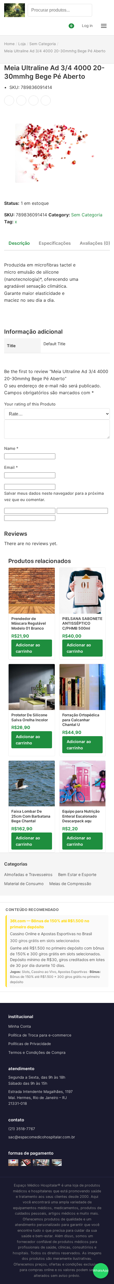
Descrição (19, 243)
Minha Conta (19, 1026)
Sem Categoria (86, 214)
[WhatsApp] (33, 100)
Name (11, 448)
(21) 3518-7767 (21, 1129)
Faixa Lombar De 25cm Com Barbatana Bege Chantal (30, 816)
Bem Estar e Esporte (77, 874)
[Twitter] (21, 100)
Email (11, 467)
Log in (87, 25)
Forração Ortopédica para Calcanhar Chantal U (80, 720)
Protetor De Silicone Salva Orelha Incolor (29, 717)
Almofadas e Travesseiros (28, 874)
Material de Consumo (24, 883)
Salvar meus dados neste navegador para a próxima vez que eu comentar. (54, 496)
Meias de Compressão (70, 883)
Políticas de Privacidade (29, 1043)
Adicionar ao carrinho (28, 648)
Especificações (55, 243)
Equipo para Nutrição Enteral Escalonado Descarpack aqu (81, 816)
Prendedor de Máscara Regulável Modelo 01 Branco (28, 623)
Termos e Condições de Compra (37, 1052)
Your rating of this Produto (30, 404)
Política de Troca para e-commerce (39, 1035)
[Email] (46, 100)
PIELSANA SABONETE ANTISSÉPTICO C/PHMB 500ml (82, 623)
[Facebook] (9, 100)
